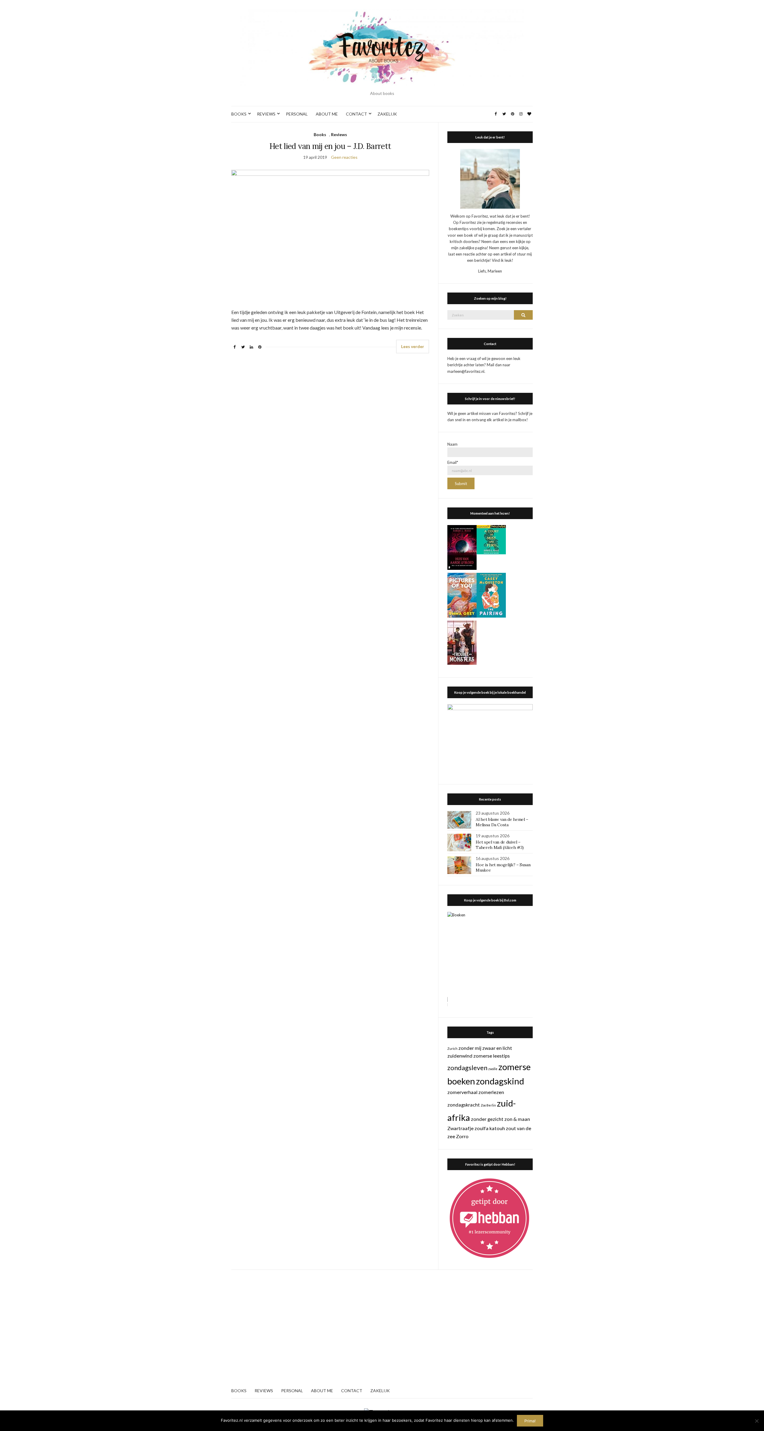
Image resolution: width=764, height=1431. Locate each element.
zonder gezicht (487, 1119)
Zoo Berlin (488, 1105)
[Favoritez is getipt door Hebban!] (489, 1217)
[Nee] (757, 1421)
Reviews (339, 134)
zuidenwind (459, 1055)
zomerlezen (491, 1092)
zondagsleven (467, 1068)
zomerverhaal (462, 1092)
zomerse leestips (491, 1055)
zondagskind (500, 1081)
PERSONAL (297, 113)
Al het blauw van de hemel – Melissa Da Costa (502, 822)
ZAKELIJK (387, 113)
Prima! (530, 1420)
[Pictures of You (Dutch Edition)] (462, 594)
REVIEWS (266, 113)
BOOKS (239, 113)
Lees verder (412, 346)
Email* (452, 462)
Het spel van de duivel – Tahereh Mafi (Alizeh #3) (500, 844)
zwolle (492, 1069)
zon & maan (517, 1119)
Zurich (452, 1048)
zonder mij (469, 1048)
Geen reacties (344, 157)
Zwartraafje (460, 1128)
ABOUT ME (327, 113)
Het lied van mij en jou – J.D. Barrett (330, 146)
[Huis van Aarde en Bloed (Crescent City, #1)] (462, 546)
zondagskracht (463, 1104)
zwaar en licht (497, 1048)
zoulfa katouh (490, 1128)
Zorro (462, 1136)
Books (320, 134)
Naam (452, 444)
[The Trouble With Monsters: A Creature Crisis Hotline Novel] (462, 642)
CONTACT (356, 113)
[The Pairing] (491, 594)
